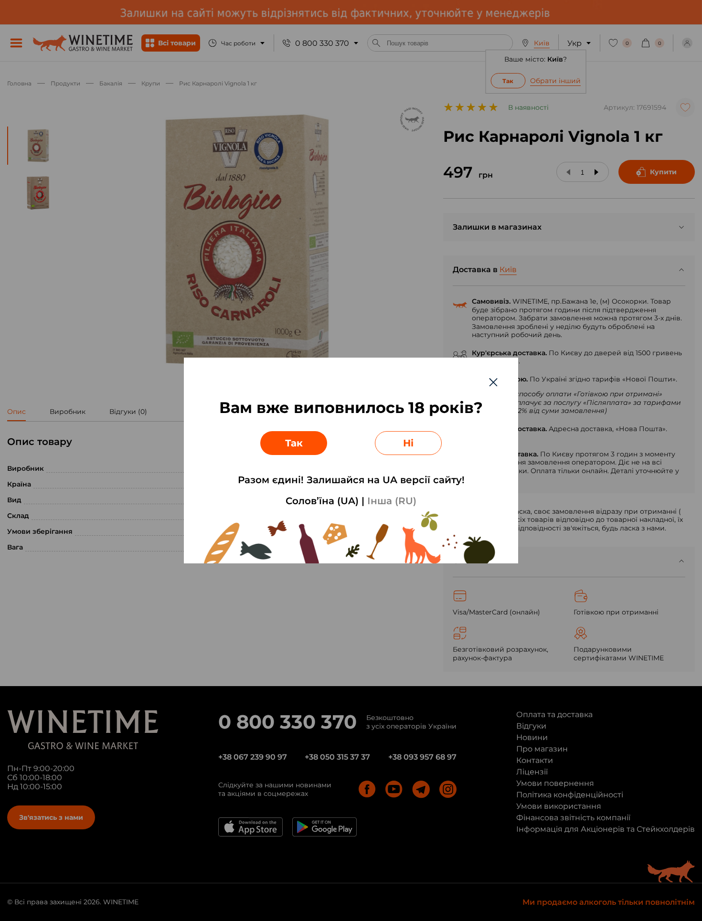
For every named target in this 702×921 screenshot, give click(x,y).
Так (294, 443)
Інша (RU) (391, 501)
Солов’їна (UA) (322, 501)
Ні (408, 443)
